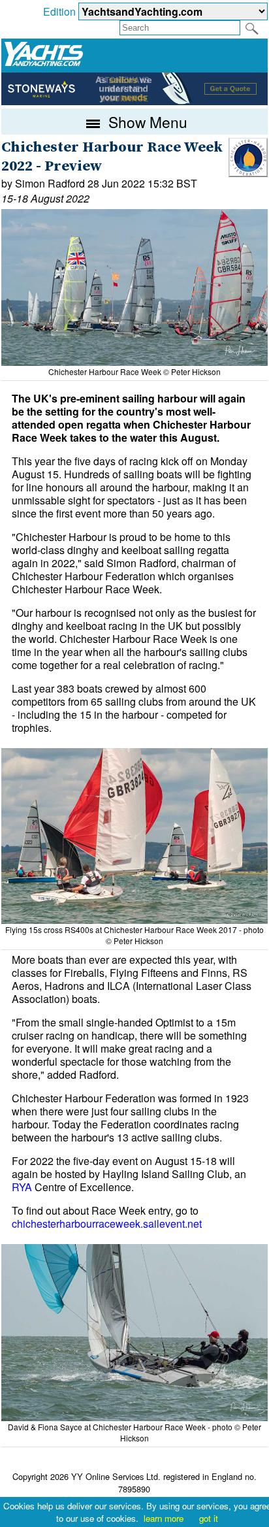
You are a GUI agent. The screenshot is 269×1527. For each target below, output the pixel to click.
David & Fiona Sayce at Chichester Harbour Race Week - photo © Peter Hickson (134, 1432)
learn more (163, 1518)
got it (208, 1518)
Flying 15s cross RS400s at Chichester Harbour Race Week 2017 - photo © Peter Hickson (134, 935)
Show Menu (145, 121)
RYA (22, 1186)
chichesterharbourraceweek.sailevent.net (107, 1223)
